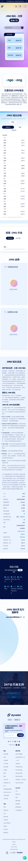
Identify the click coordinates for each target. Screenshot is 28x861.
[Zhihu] (19, 741)
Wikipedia (22, 537)
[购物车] (20, 6)
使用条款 (14, 844)
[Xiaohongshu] (15, 741)
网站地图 (18, 800)
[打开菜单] (25, 6)
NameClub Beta (19, 782)
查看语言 (22, 516)
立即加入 (20, 735)
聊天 (15, 697)
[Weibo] (13, 741)
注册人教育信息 (14, 846)
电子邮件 (15, 693)
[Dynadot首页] (2, 6)
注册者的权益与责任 (14, 849)
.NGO (9, 95)
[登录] (16, 6)
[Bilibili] (17, 741)
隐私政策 (14, 841)
